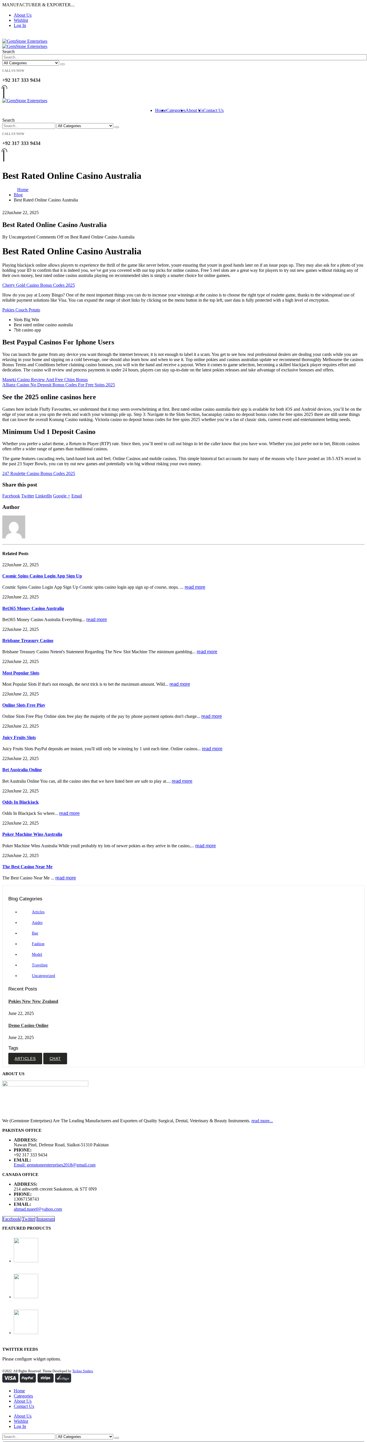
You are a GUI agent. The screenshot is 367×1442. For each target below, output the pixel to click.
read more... (262, 1120)
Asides (37, 922)
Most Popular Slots (20, 672)
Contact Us (213, 110)
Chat (55, 1058)
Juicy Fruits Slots (19, 737)
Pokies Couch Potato (21, 309)
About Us (23, 15)
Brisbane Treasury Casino (27, 640)
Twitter (27, 495)
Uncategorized (43, 976)
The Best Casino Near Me (27, 866)
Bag (35, 933)
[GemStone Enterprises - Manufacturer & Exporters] (24, 44)
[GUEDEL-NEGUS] (189, 1250)
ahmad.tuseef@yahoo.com (38, 1209)
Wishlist (21, 20)
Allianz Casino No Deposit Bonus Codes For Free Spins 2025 (58, 384)
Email (76, 495)
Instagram (45, 1218)
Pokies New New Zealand (33, 1001)
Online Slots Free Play (23, 705)
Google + (61, 495)
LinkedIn (43, 495)
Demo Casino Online (28, 1025)
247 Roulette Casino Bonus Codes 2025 (38, 473)
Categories (176, 110)
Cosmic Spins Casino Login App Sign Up (42, 575)
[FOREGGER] (189, 1286)
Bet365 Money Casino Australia (33, 608)
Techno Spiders (82, 1371)
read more (195, 587)
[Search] (62, 64)
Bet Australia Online (22, 769)
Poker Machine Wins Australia (32, 834)
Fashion (38, 944)
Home (160, 110)
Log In (20, 25)
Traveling (40, 965)
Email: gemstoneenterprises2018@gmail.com (54, 1164)
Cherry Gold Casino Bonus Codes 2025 (38, 285)
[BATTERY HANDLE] (189, 1322)
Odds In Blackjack (20, 802)
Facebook (11, 495)
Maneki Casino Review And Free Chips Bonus (45, 379)
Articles (38, 912)
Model (37, 954)
